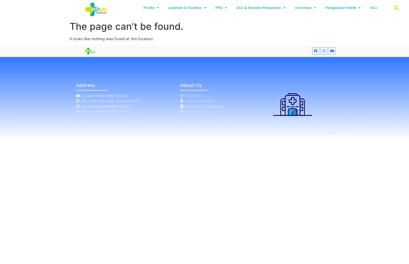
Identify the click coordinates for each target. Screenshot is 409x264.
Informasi (303, 7)
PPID (218, 7)
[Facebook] (315, 51)
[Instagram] (324, 51)
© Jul (333, 132)
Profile (148, 7)
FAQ (373, 7)
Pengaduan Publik (340, 7)
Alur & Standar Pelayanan (258, 7)
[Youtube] (332, 51)
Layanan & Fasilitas (184, 7)
